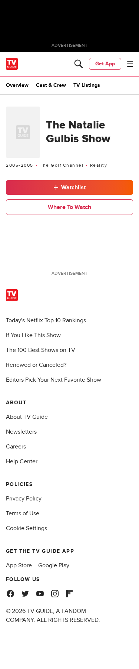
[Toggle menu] (130, 64)
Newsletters (21, 431)
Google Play (53, 565)
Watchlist (73, 187)
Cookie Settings (26, 528)
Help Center (21, 461)
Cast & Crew (51, 85)
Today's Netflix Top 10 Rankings (46, 320)
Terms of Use (22, 513)
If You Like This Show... (35, 335)
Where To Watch (69, 207)
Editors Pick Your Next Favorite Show (53, 380)
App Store (19, 565)
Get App (105, 64)
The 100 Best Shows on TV (40, 350)
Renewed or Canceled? (36, 365)
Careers (16, 446)
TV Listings (86, 85)
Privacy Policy (24, 498)
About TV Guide (27, 417)
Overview (17, 85)
